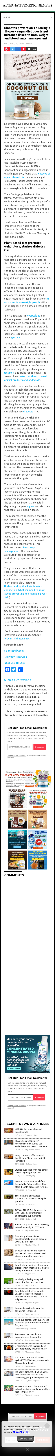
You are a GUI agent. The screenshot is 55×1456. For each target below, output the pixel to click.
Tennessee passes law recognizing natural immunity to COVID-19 (32, 1226)
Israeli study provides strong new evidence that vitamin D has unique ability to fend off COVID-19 (32, 1268)
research (23, 704)
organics (32, 700)
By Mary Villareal (32, 1245)
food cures (35, 693)
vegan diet (35, 704)
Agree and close (25, 1438)
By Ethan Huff (31, 1190)
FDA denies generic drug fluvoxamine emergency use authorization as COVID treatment (31, 1144)
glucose (15, 337)
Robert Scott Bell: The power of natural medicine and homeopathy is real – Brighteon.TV (32, 1389)
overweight (33, 315)
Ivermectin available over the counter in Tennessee (29, 1309)
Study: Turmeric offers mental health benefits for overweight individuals (30, 1158)
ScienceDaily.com (14, 650)
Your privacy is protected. (16, 755)
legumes (9, 372)
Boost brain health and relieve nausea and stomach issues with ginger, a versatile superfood (30, 1253)
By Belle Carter (31, 1164)
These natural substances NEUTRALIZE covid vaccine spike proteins (30, 1199)
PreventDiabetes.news (17, 638)
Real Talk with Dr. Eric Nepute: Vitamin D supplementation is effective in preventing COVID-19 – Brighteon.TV (32, 1295)
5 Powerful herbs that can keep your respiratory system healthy (31, 1347)
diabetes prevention (15, 693)
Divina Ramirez (25, 43)
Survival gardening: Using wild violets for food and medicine (29, 1280)
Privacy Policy (20, 1432)
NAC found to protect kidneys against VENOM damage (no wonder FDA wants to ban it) (32, 1360)
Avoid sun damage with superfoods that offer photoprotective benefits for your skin (32, 1323)
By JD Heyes (30, 1274)
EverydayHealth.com (16, 656)
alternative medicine (34, 686)
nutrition (21, 700)
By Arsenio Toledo (33, 1150)
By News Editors (32, 1135)
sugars (30, 506)
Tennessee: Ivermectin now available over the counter (28, 1335)
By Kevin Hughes (32, 1303)
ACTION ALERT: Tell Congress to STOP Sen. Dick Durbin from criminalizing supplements (30, 1213)
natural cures (23, 696)
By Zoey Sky (30, 1176)
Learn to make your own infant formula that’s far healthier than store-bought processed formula (31, 1184)
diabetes (28, 411)
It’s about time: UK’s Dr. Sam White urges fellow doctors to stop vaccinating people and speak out (32, 1375)
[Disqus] (27, 917)
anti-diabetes (12, 689)
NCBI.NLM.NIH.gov (14, 662)
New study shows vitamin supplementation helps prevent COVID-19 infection (30, 1239)
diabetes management (34, 689)
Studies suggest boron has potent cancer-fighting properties (31, 1171)
